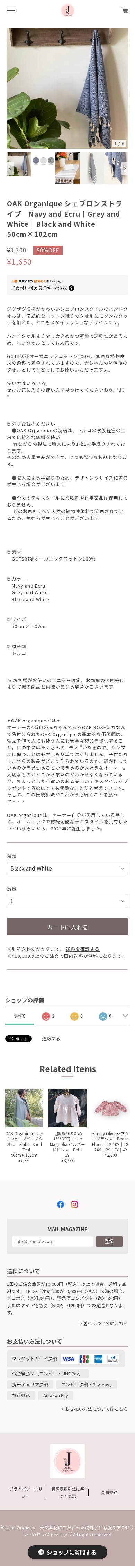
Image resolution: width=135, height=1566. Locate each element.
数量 (12, 889)
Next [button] (124, 168)
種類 (12, 856)
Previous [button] (10, 168)
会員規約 (109, 1492)
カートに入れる (67, 926)
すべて (20, 1016)
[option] (67, 88)
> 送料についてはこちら (103, 1323)
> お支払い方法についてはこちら (94, 1408)
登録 (109, 1241)
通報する (51, 1038)
